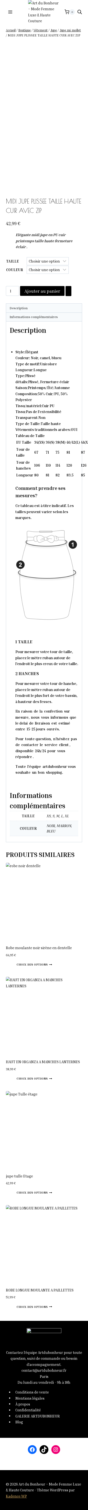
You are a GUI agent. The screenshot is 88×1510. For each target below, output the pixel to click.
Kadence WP (16, 1496)
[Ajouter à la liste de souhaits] (68, 291)
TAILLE (12, 261)
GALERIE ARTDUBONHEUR (37, 1416)
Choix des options (32, 964)
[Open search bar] (79, 12)
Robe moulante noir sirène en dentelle (39, 947)
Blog (19, 1422)
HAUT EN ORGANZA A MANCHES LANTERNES (43, 1062)
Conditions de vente (32, 1392)
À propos (22, 1404)
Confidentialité (28, 1410)
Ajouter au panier (42, 291)
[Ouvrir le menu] (10, 12)
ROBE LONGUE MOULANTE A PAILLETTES (40, 1290)
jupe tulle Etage (19, 1176)
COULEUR (14, 269)
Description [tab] (19, 308)
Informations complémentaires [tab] (34, 317)
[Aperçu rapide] (14, 964)
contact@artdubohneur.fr (44, 1370)
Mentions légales (29, 1398)
